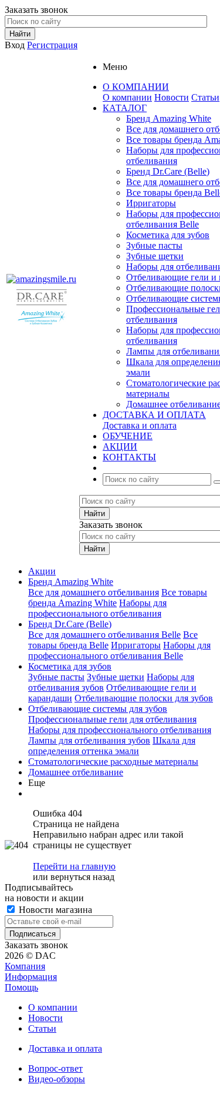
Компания (25, 966)
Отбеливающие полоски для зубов (144, 698)
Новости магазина (54, 910)
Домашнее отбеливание (75, 772)
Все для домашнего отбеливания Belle (104, 635)
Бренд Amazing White (168, 118)
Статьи (205, 97)
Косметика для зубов (167, 235)
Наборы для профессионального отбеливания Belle (119, 650)
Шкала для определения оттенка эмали (111, 745)
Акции (42, 571)
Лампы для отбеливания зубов (89, 740)
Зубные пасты (154, 245)
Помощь (21, 987)
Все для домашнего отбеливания (93, 592)
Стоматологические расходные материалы (113, 762)
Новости (171, 97)
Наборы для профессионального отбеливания (97, 608)
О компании (127, 97)
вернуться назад (82, 877)
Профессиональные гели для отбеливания (112, 719)
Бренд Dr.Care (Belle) (167, 171)
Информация (31, 977)
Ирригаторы (151, 203)
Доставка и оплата (140, 425)
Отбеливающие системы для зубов (97, 709)
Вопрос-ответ (55, 1068)
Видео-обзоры (56, 1079)
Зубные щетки (155, 256)
